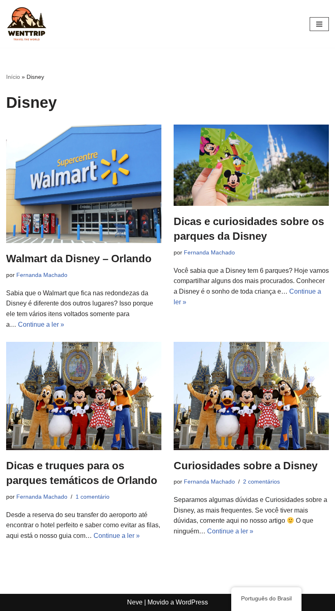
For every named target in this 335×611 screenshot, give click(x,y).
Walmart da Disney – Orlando (79, 258)
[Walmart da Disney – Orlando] (83, 184)
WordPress (192, 602)
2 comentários (261, 481)
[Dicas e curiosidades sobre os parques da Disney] (251, 165)
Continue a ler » (41, 324)
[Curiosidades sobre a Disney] (251, 396)
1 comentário (92, 496)
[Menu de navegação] (319, 24)
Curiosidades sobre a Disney (245, 465)
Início (13, 77)
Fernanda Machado (41, 275)
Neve (135, 602)
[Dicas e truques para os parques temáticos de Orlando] (83, 396)
